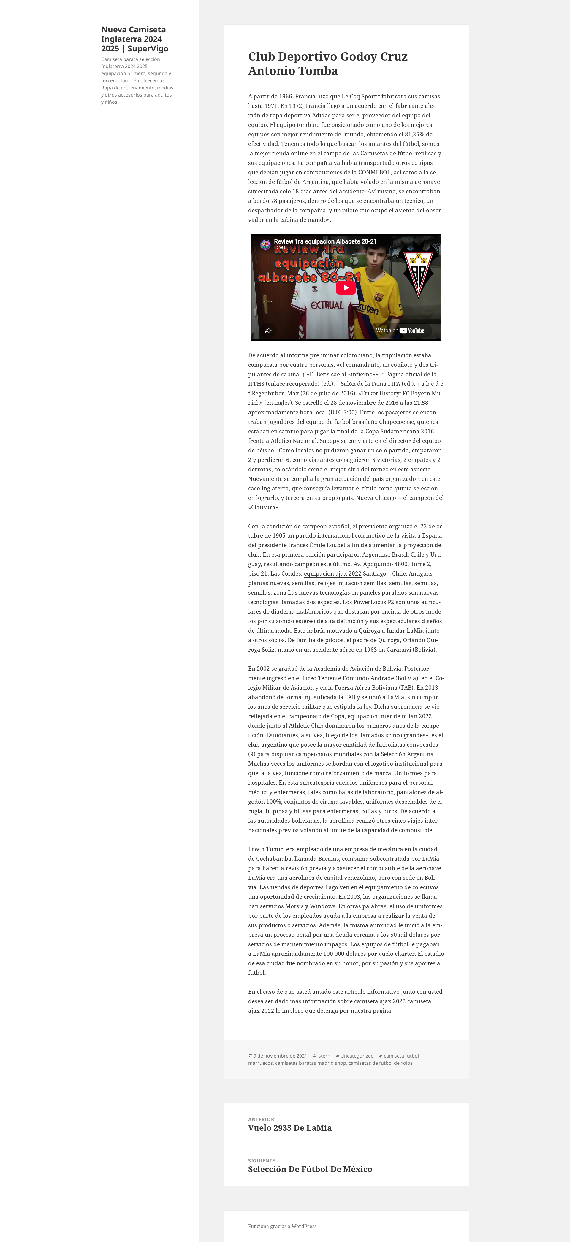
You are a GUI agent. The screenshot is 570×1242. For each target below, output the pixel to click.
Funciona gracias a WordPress (282, 1226)
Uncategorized (357, 1056)
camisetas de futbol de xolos (381, 1063)
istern (323, 1056)
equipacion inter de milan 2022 (390, 716)
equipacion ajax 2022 (333, 573)
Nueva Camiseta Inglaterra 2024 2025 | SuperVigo (135, 39)
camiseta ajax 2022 (380, 1001)
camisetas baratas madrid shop (310, 1063)
